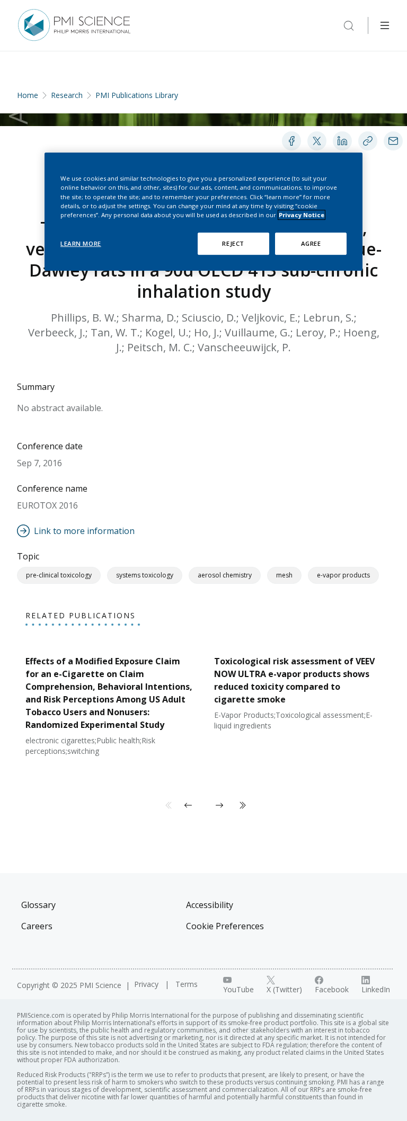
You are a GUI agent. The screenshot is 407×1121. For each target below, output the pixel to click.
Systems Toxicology (144, 575)
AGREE (311, 243)
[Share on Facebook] (291, 140)
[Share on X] (316, 140)
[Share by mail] (393, 140)
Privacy (147, 984)
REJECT (233, 243)
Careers (36, 926)
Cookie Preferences (225, 926)
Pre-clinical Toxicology (59, 575)
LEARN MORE (80, 243)
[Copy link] (367, 140)
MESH (284, 575)
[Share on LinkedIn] (342, 140)
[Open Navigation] (384, 25)
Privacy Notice (301, 215)
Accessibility (209, 905)
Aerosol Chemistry (225, 575)
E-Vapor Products (343, 575)
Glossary (38, 905)
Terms (186, 984)
